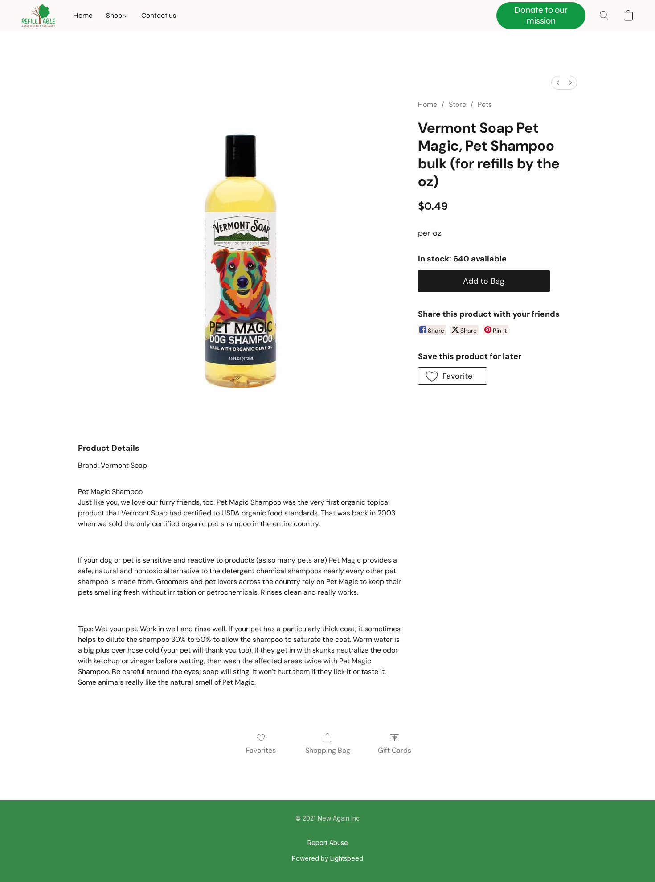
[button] (38, 15)
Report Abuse (327, 842)
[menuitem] (558, 82)
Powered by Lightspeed (327, 858)
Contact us (158, 15)
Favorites (261, 750)
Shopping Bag (327, 750)
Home (83, 15)
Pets (485, 104)
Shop (114, 15)
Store (457, 104)
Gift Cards (394, 750)
